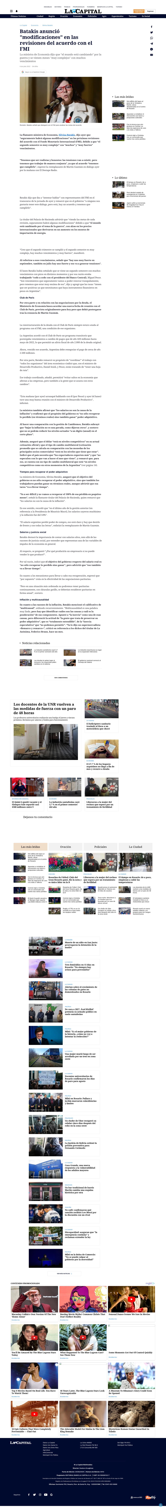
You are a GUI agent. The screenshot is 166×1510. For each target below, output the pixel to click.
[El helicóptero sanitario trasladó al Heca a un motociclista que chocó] (101, 716)
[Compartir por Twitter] (151, 32)
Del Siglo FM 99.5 (123, 1443)
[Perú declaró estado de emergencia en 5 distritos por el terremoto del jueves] (129, 195)
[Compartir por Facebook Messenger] (151, 49)
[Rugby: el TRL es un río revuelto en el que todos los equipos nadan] (65, 911)
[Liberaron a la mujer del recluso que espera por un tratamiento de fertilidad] (101, 794)
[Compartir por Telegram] (151, 43)
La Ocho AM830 (86, 1443)
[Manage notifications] (160, 1505)
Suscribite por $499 (139, 11)
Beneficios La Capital (105, 7)
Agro (104, 16)
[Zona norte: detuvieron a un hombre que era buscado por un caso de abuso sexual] (100, 900)
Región (52, 16)
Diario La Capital (49, 1443)
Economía (77, 16)
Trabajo (67, 7)
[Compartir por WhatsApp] (151, 38)
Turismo (119, 7)
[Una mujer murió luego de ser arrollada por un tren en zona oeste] (64, 1057)
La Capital (23, 25)
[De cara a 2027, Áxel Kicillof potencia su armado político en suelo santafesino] (64, 1013)
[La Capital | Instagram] (40, 1494)
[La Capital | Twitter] (34, 1494)
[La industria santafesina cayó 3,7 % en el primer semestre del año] (39, 652)
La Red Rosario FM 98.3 (89, 1445)
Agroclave (46, 1450)
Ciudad (40, 16)
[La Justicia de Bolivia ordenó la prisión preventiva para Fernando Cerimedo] (64, 1147)
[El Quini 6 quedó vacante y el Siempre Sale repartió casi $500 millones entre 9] (27, 794)
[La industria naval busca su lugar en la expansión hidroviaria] (83, 652)
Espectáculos (117, 16)
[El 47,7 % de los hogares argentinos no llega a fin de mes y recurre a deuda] (101, 756)
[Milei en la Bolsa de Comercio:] (64, 1258)
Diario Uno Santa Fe (50, 1445)
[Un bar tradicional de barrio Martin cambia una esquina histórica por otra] (64, 1191)
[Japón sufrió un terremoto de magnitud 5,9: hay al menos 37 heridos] (129, 205)
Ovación (64, 16)
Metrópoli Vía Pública (50, 1455)
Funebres (91, 7)
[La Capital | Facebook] (29, 1494)
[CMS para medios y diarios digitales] (136, 1497)
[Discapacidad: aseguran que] (64, 1236)
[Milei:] (64, 1035)
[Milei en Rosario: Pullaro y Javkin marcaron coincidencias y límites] (64, 1102)
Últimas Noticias (18, 16)
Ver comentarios (61, 677)
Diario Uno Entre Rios (50, 1447)
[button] (11, 11)
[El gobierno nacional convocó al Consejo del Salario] (83, 662)
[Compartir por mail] (151, 55)
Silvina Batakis (47, 25)
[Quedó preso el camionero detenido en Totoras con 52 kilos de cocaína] (100, 889)
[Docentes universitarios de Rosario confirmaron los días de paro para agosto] (64, 1080)
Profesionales (78, 7)
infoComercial (48, 1452)
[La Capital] (83, 11)
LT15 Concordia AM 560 (88, 1447)
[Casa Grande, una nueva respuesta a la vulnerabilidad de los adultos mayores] (64, 1169)
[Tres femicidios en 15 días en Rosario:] (64, 968)
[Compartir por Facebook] (151, 27)
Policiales (92, 16)
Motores (58, 7)
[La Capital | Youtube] (45, 1494)
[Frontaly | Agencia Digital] (149, 1497)
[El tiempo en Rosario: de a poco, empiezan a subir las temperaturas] (129, 184)
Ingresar (150, 11)
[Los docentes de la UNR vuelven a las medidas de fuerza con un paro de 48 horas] (45, 736)
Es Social (146, 16)
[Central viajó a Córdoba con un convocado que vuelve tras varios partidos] (129, 137)
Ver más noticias (63, 1273)
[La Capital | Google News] (51, 1494)
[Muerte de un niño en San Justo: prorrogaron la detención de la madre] (64, 946)
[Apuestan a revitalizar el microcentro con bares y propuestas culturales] (129, 116)
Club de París (27, 297)
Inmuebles (48, 7)
